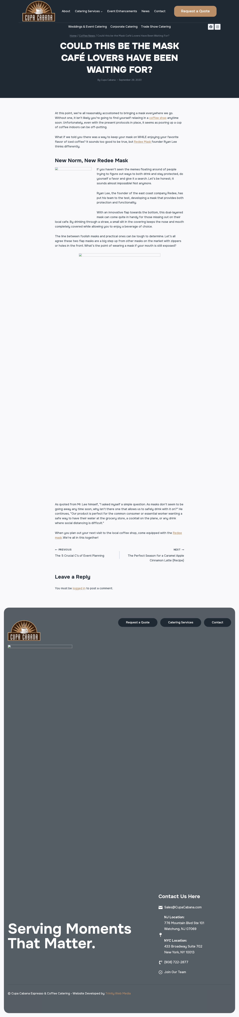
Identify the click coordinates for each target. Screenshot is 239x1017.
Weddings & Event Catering (87, 26)
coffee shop (157, 118)
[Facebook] (211, 27)
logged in (79, 588)
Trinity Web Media (118, 993)
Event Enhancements (122, 11)
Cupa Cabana (108, 79)
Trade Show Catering (156, 26)
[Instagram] (217, 27)
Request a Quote (195, 11)
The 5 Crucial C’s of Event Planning (79, 552)
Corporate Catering (124, 26)
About (66, 11)
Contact (160, 11)
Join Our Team (175, 972)
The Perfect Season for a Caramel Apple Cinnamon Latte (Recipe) (156, 555)
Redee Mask (143, 142)
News (145, 11)
